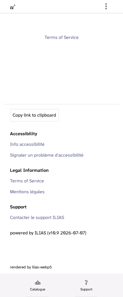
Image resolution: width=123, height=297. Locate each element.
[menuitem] (37, 285)
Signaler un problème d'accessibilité (47, 155)
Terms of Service (62, 37)
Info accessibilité (27, 144)
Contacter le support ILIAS (37, 217)
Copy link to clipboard (34, 115)
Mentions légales (27, 192)
